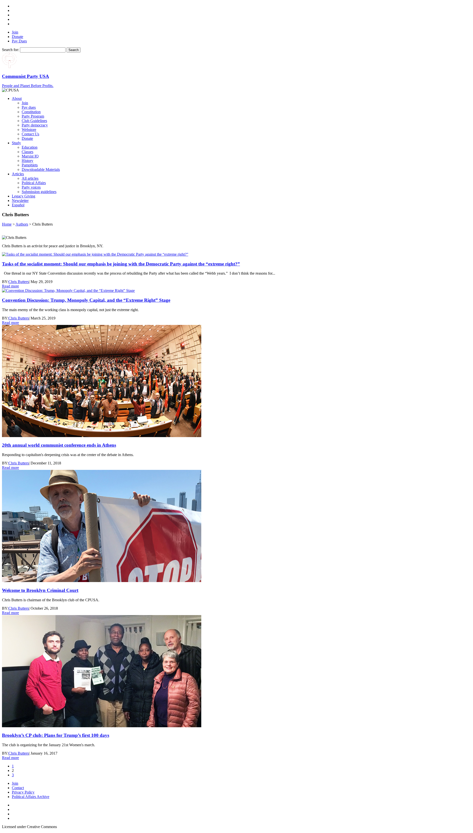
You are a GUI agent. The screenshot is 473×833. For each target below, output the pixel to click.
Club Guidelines (34, 121)
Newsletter (20, 200)
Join (15, 32)
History (27, 161)
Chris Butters (18, 282)
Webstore (29, 129)
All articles (30, 178)
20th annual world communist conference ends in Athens (59, 445)
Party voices (31, 187)
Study (16, 143)
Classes (27, 152)
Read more (10, 286)
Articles (18, 174)
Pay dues (29, 107)
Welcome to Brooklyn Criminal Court (40, 590)
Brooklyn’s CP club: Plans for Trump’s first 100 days (55, 735)
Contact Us (30, 134)
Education (29, 147)
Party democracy (35, 125)
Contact (18, 788)
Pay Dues (19, 41)
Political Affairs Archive (30, 797)
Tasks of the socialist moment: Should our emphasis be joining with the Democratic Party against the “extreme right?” (121, 263)
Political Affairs (34, 183)
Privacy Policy (23, 792)
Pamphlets (30, 165)
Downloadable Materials (41, 169)
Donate (17, 37)
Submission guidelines (39, 192)
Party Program (33, 116)
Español (18, 205)
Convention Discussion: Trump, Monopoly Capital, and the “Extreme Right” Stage (86, 300)
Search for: (10, 50)
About (17, 98)
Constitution (31, 112)
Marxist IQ (30, 156)
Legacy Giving (23, 196)
